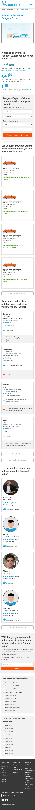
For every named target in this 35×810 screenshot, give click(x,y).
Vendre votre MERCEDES (12, 707)
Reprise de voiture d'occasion (28, 774)
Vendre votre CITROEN (11, 689)
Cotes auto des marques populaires (29, 780)
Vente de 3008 (9, 738)
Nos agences (17, 765)
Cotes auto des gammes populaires (29, 786)
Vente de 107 (8, 747)
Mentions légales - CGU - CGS (5, 766)
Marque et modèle (13, 108)
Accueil (3, 9)
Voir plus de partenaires (17, 627)
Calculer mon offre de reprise (17, 135)
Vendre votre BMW (10, 701)
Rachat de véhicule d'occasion (28, 764)
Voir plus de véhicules (17, 293)
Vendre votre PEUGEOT (12, 686)
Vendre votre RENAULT (11, 683)
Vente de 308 (9, 735)
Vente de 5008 (9, 750)
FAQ (14, 767)
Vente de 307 (9, 732)
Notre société (5, 762)
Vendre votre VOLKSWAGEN (13, 692)
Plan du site (16, 762)
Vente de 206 (9, 729)
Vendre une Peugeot (12, 9)
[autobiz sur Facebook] (2, 800)
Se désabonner (17, 769)
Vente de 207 (9, 725)
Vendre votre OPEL (10, 704)
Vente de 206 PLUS (10, 753)
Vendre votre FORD (10, 698)
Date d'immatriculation (10, 121)
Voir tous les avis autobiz (17, 460)
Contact (15, 772)
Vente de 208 (9, 744)
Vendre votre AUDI (10, 695)
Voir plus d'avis (17, 454)
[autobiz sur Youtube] (6, 800)
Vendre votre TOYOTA (11, 710)
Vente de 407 (9, 741)
